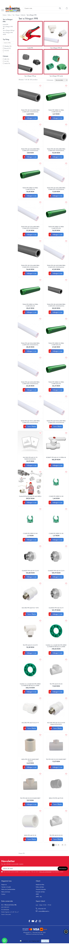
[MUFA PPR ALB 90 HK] (30, 821)
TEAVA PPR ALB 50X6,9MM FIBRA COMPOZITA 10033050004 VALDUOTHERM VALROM (30, 344)
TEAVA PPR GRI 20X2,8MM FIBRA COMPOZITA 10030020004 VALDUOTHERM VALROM (30, 111)
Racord (6, 48)
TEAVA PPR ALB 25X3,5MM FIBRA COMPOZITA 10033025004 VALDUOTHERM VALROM (56, 188)
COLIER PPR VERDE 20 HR (56, 533)
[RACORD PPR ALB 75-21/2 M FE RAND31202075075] (56, 708)
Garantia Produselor (41, 889)
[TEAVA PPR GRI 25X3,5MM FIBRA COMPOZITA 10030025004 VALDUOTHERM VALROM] (56, 134)
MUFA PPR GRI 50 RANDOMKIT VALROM (30, 760)
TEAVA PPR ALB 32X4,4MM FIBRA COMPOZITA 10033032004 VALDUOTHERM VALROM (30, 227)
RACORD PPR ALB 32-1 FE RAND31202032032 (30, 458)
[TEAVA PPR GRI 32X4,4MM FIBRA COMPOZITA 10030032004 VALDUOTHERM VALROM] (30, 251)
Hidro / (10, 15)
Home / (5, 15)
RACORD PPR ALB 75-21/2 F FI (30, 722)
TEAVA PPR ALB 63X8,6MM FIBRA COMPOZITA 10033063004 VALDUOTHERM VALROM (30, 382)
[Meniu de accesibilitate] (66, 931)
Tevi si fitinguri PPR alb (56, 48)
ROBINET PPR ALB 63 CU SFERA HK (56, 457)
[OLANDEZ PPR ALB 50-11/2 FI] (56, 556)
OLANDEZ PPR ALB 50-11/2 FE (30, 570)
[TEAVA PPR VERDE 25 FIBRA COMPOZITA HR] (30, 173)
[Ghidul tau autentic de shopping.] (45, 941)
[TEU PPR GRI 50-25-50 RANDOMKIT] (56, 745)
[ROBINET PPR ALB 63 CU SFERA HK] (56, 443)
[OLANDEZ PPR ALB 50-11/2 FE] (30, 556)
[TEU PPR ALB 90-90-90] (56, 821)
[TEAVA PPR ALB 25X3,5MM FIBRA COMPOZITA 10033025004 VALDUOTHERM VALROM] (56, 173)
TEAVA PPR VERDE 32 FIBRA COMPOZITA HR (56, 227)
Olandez (6, 46)
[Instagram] (39, 921)
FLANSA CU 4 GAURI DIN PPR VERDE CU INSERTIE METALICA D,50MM (56, 645)
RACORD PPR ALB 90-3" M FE (30, 608)
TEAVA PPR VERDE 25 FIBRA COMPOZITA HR (30, 188)
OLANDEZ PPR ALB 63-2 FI (56, 608)
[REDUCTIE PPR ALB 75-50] (56, 783)
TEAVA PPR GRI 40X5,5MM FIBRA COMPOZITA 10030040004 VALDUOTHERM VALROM (56, 305)
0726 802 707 (42, 909)
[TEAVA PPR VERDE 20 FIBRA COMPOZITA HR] (56, 95)
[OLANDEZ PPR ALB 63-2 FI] (56, 593)
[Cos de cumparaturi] (67, 8)
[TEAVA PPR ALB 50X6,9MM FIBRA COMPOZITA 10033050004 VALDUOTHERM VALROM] (30, 329)
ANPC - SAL (39, 896)
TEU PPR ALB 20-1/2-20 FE (30, 645)
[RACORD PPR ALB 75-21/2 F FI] (30, 708)
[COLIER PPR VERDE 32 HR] (56, 482)
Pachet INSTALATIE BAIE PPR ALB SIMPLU (30, 496)
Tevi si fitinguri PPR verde (56, 76)
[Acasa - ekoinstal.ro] (12, 8)
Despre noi (4, 884)
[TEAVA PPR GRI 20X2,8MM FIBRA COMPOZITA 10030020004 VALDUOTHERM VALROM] (30, 95)
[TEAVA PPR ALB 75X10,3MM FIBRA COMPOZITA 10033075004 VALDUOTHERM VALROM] (30, 406)
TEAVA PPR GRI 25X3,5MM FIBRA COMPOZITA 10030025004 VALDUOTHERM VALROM (56, 149)
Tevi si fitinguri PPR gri (8, 30)
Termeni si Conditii (6, 887)
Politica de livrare (5, 892)
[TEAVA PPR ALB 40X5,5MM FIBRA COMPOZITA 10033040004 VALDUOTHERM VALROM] (56, 251)
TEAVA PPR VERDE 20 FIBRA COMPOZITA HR (56, 111)
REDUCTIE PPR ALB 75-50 (56, 798)
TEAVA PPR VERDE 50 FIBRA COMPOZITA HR (56, 344)
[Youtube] (32, 921)
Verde (6, 63)
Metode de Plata (40, 884)
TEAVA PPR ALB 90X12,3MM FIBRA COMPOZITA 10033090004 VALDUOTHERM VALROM (56, 421)
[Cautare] (60, 8)
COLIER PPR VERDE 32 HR (56, 496)
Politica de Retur (40, 887)
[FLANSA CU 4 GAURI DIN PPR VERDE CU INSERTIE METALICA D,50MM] (56, 630)
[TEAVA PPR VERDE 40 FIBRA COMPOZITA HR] (30, 290)
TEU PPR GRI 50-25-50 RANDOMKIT (56, 759)
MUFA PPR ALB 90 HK (30, 835)
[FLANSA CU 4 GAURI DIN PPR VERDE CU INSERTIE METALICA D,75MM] (30, 669)
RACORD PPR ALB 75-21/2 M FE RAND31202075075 (56, 723)
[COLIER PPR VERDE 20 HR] (56, 519)
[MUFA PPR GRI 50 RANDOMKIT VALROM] (30, 745)
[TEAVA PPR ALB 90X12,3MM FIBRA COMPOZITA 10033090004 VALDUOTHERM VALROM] (56, 406)
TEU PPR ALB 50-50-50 (56, 684)
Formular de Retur (40, 892)
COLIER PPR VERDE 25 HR (30, 533)
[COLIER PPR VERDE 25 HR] (30, 519)
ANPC (37, 894)
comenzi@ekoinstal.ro (43, 911)
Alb (5, 59)
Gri (5, 61)
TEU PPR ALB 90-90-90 (56, 835)
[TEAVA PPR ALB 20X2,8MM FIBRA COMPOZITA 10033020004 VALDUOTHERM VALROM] (30, 134)
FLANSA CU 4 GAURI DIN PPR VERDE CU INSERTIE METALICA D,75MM (30, 684)
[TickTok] (36, 921)
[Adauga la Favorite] (40, 85)
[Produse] (2, 10)
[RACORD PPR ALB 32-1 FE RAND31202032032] (30, 443)
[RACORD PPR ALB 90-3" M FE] (30, 593)
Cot (5, 50)
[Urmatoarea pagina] (65, 845)
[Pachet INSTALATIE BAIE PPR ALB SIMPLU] (30, 482)
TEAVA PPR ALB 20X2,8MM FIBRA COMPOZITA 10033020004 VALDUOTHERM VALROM (30, 149)
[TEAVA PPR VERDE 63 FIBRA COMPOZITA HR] (56, 367)
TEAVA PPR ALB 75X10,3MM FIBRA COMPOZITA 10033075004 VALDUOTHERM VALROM (30, 421)
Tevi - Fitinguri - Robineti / (19, 15)
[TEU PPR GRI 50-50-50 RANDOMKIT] (30, 783)
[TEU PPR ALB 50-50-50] (56, 669)
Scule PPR (5, 24)
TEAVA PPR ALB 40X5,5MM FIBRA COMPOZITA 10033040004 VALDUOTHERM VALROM (56, 266)
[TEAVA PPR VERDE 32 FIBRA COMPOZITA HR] (56, 212)
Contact (3, 894)
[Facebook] (29, 921)
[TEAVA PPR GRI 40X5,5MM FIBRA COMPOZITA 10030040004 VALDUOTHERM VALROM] (56, 290)
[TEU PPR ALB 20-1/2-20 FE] (30, 630)
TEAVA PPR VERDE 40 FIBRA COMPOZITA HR (30, 305)
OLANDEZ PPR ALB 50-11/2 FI (56, 570)
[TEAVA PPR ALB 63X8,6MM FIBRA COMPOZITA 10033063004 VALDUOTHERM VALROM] (30, 367)
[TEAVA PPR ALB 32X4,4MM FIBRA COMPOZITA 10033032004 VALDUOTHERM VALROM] (30, 212)
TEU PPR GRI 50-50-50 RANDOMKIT (30, 798)
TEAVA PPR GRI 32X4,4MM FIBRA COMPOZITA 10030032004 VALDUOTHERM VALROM (30, 266)
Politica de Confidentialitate (45, 872)
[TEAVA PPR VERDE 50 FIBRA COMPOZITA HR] (56, 329)
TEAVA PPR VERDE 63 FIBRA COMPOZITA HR (56, 382)
